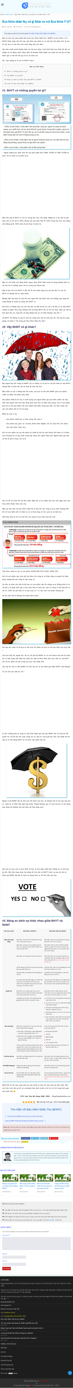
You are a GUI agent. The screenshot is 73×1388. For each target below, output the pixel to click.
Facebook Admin (9, 1312)
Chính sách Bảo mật (7, 1369)
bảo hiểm (25, 1141)
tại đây (52, 1220)
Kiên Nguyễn (8, 27)
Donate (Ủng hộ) (6, 1360)
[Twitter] (36, 1383)
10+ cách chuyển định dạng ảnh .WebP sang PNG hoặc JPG (19, 1323)
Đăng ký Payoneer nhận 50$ (10, 1309)
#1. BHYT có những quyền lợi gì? (15, 71)
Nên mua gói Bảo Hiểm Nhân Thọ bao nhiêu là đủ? (27, 1186)
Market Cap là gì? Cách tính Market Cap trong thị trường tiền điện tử (22, 1328)
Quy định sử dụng (6, 1356)
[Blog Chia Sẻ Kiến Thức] (36, 5)
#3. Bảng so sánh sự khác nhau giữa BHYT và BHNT (23, 79)
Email (4, 1261)
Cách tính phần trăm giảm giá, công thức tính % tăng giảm (19, 1338)
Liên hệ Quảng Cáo (7, 1365)
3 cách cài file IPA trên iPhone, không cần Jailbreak (17, 1333)
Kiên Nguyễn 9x (6, 1305)
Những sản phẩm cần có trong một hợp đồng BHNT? (10, 1186)
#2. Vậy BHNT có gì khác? (13, 75)
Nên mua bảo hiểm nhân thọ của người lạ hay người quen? (44, 1186)
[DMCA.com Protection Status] (13, 1373)
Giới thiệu (4, 1348)
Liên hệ (3, 1352)
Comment (6, 1235)
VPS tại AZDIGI (44, 1381)
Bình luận (19, 27)
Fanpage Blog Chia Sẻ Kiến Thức (15, 1316)
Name (4, 1254)
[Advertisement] (36, 172)
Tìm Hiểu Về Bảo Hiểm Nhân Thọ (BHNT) (42, 33)
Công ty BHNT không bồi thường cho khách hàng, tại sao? (62, 1186)
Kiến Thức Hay (7, 14)
